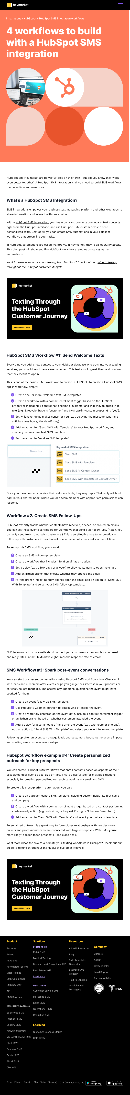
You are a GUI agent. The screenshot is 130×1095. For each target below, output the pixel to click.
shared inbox (31, 498)
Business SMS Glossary (76, 971)
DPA (36, 1082)
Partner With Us (102, 978)
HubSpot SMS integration (54, 182)
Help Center (39, 1038)
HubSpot (29, 18)
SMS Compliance (16, 978)
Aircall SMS (13, 1061)
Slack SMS (12, 1043)
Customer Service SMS (46, 990)
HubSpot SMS (14, 1018)
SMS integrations (17, 209)
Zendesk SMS (14, 1049)
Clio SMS (11, 1067)
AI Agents (12, 960)
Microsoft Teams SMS (19, 1036)
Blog (71, 954)
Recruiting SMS (41, 1015)
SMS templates (71, 395)
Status (43, 1082)
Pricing (10, 954)
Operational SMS (42, 1008)
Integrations (13, 18)
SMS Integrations (18, 1006)
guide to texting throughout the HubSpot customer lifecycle (45, 847)
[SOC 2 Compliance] (108, 988)
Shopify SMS (14, 1024)
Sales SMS (39, 1002)
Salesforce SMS (15, 1012)
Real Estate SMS (42, 970)
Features (11, 948)
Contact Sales (101, 965)
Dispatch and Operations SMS (50, 964)
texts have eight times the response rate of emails (69, 657)
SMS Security (14, 984)
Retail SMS (39, 952)
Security (28, 1082)
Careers (98, 953)
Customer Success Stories (47, 1031)
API (8, 991)
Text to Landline (78, 979)
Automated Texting (17, 966)
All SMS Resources (79, 948)
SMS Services (14, 997)
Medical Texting (42, 958)
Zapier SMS (13, 1055)
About (97, 959)
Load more (39, 976)
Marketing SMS (41, 996)
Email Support (101, 972)
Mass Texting (14, 972)
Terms (9, 1082)
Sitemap (52, 1082)
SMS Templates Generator (77, 962)
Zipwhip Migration (16, 1030)
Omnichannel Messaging (76, 987)
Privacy (18, 1082)
